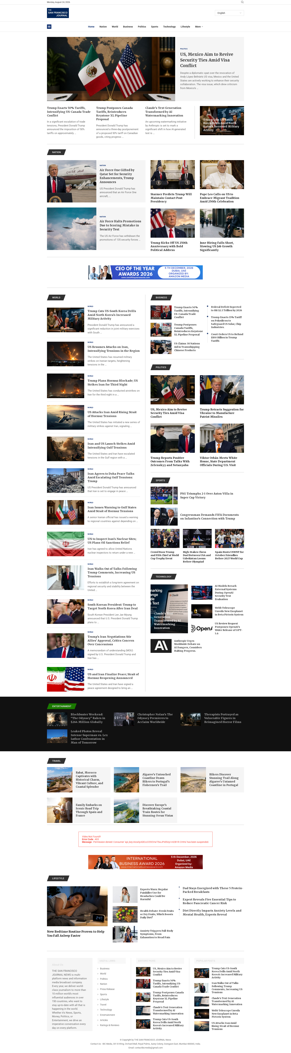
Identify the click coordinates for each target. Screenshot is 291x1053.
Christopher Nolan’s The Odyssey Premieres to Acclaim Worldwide (155, 718)
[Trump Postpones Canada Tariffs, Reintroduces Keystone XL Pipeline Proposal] (161, 330)
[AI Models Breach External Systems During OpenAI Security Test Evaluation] (201, 593)
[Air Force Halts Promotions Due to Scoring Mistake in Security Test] (71, 228)
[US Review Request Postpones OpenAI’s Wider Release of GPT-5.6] (201, 629)
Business (128, 26)
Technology (169, 26)
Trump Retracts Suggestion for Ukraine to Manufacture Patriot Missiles (222, 413)
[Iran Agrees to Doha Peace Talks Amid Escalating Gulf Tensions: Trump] (65, 480)
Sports (154, 26)
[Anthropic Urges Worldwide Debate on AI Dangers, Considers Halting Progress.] (161, 646)
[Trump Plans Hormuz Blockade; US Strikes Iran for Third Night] (65, 386)
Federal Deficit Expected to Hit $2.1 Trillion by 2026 (226, 308)
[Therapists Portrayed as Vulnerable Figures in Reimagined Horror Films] (191, 719)
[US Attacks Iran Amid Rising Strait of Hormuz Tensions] (65, 417)
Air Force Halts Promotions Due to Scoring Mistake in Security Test (120, 225)
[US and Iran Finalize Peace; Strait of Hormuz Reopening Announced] (65, 679)
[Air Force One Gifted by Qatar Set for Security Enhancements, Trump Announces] (71, 181)
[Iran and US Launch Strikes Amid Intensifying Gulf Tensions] (65, 449)
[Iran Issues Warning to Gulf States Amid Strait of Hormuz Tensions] (65, 512)
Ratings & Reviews (109, 1025)
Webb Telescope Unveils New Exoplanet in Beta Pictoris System (229, 611)
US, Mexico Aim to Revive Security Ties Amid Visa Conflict (206, 60)
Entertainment (107, 1015)
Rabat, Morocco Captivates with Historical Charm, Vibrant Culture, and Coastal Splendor (89, 779)
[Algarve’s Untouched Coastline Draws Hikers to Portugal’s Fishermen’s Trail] (126, 780)
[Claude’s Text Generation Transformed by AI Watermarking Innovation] (143, 1010)
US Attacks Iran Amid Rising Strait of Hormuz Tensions (225, 1026)
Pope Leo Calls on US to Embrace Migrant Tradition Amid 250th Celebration (219, 197)
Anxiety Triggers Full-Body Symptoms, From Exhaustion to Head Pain (156, 934)
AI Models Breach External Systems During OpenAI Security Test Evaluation (226, 592)
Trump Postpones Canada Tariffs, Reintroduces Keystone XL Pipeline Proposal (188, 329)
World (115, 26)
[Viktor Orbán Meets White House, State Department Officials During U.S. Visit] (222, 445)
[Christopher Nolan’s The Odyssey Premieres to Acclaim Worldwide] (124, 719)
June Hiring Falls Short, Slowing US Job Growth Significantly (217, 246)
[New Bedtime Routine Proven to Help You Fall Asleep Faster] (77, 912)
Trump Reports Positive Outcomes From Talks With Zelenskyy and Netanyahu (170, 461)
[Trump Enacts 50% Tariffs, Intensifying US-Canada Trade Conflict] (161, 312)
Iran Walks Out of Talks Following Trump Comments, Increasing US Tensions (112, 572)
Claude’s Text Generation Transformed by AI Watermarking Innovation (164, 111)
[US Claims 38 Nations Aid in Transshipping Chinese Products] (161, 347)
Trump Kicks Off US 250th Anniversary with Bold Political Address (169, 246)
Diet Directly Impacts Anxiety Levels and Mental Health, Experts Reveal (212, 912)
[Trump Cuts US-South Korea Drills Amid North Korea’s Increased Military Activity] (65, 320)
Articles (104, 1020)
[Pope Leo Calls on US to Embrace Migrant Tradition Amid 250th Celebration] (222, 181)
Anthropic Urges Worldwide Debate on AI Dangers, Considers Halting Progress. (188, 645)
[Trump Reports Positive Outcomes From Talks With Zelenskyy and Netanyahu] (173, 445)
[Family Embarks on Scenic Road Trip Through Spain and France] (59, 810)
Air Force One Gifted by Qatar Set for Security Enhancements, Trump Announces (117, 176)
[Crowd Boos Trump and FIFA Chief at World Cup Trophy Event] (165, 544)
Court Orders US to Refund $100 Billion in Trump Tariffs (227, 337)
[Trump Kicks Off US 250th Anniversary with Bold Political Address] (173, 230)
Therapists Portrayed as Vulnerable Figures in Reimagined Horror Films (222, 718)
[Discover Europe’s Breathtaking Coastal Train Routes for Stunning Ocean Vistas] (126, 810)
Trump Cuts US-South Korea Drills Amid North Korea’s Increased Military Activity (221, 125)
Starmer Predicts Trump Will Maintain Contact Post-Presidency (171, 197)
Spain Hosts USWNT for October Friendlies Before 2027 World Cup (229, 555)
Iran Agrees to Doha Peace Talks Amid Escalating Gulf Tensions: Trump (111, 477)
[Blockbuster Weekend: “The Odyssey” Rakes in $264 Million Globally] (57, 719)
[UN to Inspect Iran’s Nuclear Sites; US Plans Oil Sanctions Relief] (65, 544)
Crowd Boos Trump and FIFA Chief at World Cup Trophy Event (165, 555)
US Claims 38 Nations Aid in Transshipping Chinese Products (187, 347)
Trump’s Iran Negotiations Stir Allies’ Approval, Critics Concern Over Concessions (111, 640)
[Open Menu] (49, 26)
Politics (142, 26)
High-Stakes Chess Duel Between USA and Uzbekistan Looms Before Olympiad (197, 557)
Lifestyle (185, 26)
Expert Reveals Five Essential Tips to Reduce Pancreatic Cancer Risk (209, 901)
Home (91, 26)
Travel (103, 1004)
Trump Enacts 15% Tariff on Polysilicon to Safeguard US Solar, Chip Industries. (226, 322)
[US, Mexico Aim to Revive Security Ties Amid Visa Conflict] (111, 69)
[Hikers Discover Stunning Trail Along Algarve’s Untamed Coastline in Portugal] (193, 780)
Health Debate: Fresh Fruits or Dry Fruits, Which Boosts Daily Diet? (157, 914)
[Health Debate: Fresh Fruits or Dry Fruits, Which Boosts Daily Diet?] (125, 914)
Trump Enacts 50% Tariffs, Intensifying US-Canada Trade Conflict (69, 111)
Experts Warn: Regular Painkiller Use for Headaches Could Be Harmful (154, 894)
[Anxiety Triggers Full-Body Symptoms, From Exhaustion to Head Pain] (125, 934)
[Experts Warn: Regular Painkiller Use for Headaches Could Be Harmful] (125, 894)
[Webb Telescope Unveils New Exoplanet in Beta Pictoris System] (201, 611)
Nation (103, 26)
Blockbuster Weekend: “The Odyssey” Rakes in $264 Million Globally (88, 718)
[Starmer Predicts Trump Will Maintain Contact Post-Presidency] (173, 181)
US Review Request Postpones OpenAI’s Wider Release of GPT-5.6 (229, 628)
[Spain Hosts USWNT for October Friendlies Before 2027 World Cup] (229, 544)
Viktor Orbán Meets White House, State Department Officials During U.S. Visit (218, 461)
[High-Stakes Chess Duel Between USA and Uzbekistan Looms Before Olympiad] (197, 546)
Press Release (107, 989)
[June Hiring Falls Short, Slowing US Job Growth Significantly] (222, 230)
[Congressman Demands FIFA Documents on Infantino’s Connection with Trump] (164, 517)
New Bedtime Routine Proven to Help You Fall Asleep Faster (75, 934)
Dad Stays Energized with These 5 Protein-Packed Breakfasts (213, 890)
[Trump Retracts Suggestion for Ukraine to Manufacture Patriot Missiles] (222, 397)
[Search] (242, 2)
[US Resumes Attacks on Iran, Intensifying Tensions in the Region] (65, 354)
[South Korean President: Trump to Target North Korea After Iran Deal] (65, 611)
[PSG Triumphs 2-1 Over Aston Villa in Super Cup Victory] (164, 496)
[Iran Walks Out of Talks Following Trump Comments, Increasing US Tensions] (65, 577)
